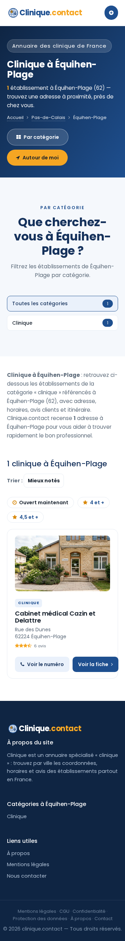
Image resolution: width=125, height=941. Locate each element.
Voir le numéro (45, 664)
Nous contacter (27, 875)
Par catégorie (41, 137)
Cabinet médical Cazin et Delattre (55, 617)
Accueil (15, 117)
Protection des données (40, 918)
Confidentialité (89, 911)
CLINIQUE (28, 603)
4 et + (97, 502)
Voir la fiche (93, 664)
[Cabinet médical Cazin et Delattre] (62, 563)
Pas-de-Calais (48, 117)
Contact (103, 918)
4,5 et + (28, 517)
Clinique (50, 12)
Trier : (15, 480)
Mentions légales (28, 864)
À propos (18, 853)
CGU (64, 911)
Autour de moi (41, 157)
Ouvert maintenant (43, 502)
